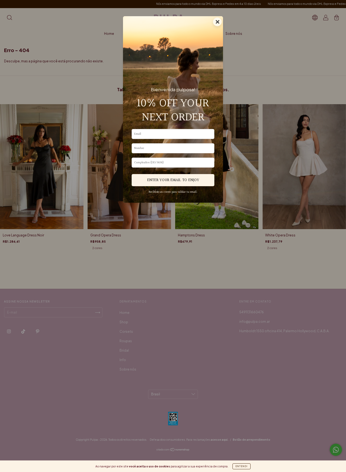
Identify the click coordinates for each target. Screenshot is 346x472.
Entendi (241, 466)
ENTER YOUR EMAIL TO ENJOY (173, 180)
